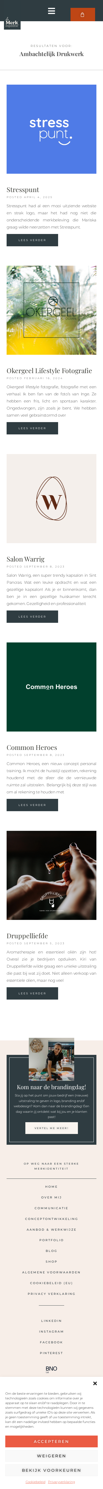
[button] (95, 1383)
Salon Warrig (25, 558)
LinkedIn (51, 1321)
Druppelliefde (27, 935)
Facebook (51, 1342)
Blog (51, 1251)
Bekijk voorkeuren (51, 1470)
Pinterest (51, 1353)
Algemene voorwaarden (51, 1272)
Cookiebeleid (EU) (51, 1283)
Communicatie (51, 1208)
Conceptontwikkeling (51, 1219)
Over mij (51, 1197)
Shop (52, 1261)
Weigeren (51, 1455)
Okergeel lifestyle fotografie (49, 370)
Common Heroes (32, 747)
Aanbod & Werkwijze (52, 1229)
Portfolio (51, 1240)
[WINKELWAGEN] (83, 14)
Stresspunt (23, 189)
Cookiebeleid (35, 1482)
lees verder (32, 240)
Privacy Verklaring (52, 1294)
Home (51, 1186)
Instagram (51, 1331)
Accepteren (51, 1441)
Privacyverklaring (61, 1482)
